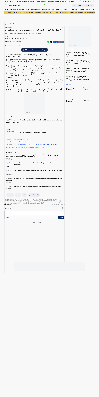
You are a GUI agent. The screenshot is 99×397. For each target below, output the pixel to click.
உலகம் (88, 9)
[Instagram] (83, 1)
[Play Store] (93, 1)
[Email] (59, 42)
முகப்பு (6, 9)
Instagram (29, 144)
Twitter (25, 144)
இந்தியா (81, 9)
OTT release (10, 195)
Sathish (17, 195)
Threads (44, 144)
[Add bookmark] (63, 27)
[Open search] (8, 1)
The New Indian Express (22, 1)
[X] (86, 1)
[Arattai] (80, 1)
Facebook (20, 144)
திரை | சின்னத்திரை (32, 9)
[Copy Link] (62, 42)
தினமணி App (27, 147)
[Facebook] (78, 1)
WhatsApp (34, 141)
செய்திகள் (8, 27)
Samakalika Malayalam (41, 1)
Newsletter (25, 139)
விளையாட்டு (45, 9)
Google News (54, 144)
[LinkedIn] (56, 42)
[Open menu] (5, 1)
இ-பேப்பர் (90, 5)
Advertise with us (28, 112)
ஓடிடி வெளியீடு (34, 195)
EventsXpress (70, 1)
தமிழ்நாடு (74, 9)
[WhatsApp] (91, 1)
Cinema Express (50, 1)
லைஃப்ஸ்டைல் (56, 9)
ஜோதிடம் (67, 9)
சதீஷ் (24, 195)
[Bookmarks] (10, 1)
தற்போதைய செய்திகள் (17, 9)
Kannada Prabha (31, 1)
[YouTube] (88, 1)
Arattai (48, 144)
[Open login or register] (13, 1)
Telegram (39, 144)
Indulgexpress (58, 1)
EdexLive (64, 1)
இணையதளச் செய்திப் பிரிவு (13, 45)
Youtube (35, 144)
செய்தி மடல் (78, 5)
